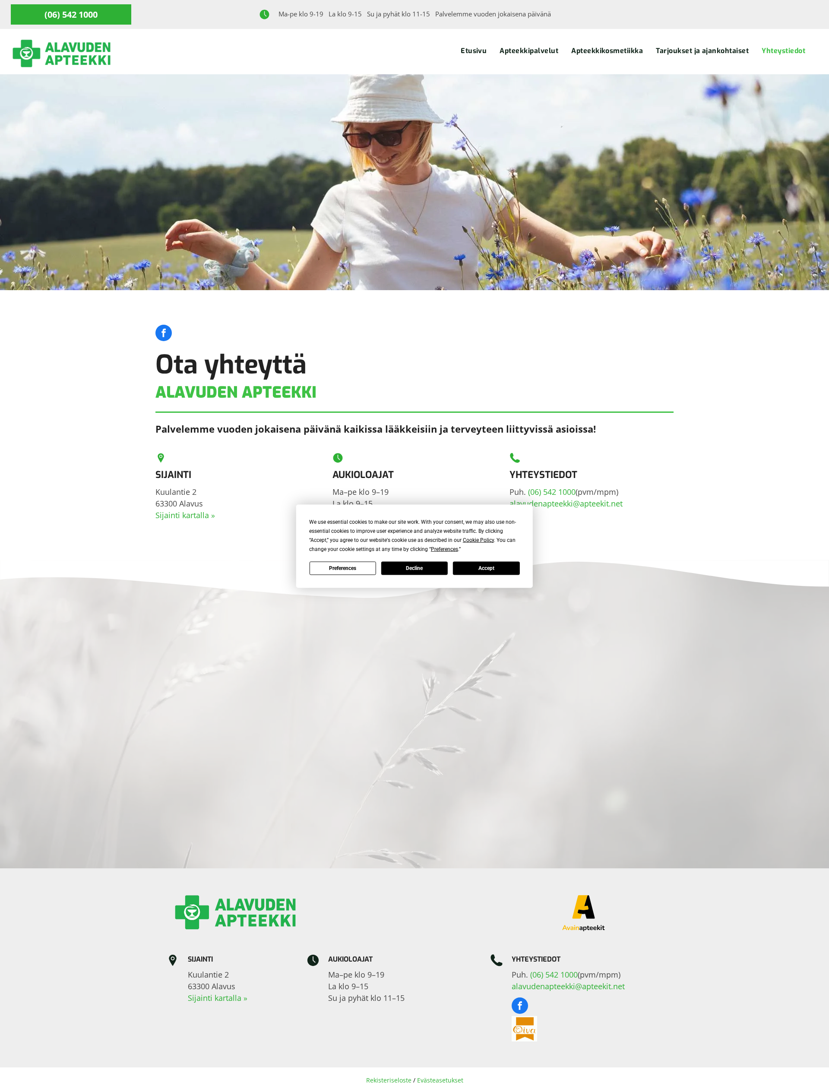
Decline (414, 568)
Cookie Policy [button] (478, 540)
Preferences (342, 568)
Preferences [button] (444, 549)
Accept (486, 568)
